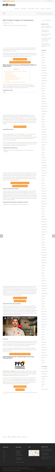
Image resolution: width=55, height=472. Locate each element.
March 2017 (43, 339)
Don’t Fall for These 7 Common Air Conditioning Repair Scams (45, 45)
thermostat (9, 292)
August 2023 (43, 144)
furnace (25, 118)
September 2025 (44, 80)
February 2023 (43, 160)
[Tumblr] (51, 1)
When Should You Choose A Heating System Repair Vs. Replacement (15, 71)
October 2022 (43, 170)
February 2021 (43, 219)
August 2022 (43, 175)
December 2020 (44, 224)
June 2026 (43, 57)
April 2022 (43, 185)
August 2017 (43, 326)
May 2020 (43, 242)
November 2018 (44, 288)
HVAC (11, 22)
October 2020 (43, 229)
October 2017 (43, 321)
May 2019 (43, 273)
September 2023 (44, 142)
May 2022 (43, 183)
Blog (3, 460)
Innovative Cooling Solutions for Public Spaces (46, 35)
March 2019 (43, 278)
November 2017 (44, 319)
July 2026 (43, 54)
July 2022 (43, 178)
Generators (43, 378)
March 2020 (43, 247)
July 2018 (43, 298)
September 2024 (44, 111)
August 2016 (43, 357)
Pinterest (20, 436)
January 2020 (43, 252)
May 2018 (43, 303)
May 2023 (43, 152)
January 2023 (43, 162)
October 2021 (43, 201)
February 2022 (43, 190)
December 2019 (44, 255)
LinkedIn (25, 436)
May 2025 (43, 90)
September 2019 (44, 262)
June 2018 (43, 301)
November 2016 (44, 349)
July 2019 (43, 267)
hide (18, 69)
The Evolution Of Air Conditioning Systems (45, 31)
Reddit (15, 436)
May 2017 (43, 334)
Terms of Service (26, 467)
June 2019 (43, 270)
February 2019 (43, 280)
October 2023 (43, 139)
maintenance (26, 134)
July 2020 (43, 237)
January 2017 (43, 344)
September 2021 (44, 203)
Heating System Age (8, 72)
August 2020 (43, 234)
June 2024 (43, 119)
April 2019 (43, 275)
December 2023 (44, 134)
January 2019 (43, 283)
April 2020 (43, 244)
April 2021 (43, 216)
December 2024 (44, 103)
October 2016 (43, 352)
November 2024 (44, 106)
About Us (4, 455)
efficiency (18, 135)
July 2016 (43, 360)
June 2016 (43, 362)
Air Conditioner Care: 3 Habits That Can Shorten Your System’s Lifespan (46, 40)
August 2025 (43, 83)
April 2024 (43, 124)
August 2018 (43, 296)
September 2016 (44, 355)
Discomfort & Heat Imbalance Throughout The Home (13, 77)
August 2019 (43, 265)
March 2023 (43, 157)
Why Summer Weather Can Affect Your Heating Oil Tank (46, 27)
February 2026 (43, 67)
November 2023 (44, 137)
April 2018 (43, 306)
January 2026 (43, 70)
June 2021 (43, 211)
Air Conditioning (44, 368)
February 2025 (43, 98)
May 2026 (43, 60)
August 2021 (43, 206)
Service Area (31, 8)
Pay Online (48, 8)
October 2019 (43, 260)
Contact (42, 8)
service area (5, 393)
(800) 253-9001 (11, 1)
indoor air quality (20, 307)
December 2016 (44, 347)
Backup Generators (44, 371)
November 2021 (44, 198)
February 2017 (43, 342)
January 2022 (43, 193)
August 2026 (43, 52)
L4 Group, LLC (18, 470)
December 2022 (44, 165)
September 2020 (44, 231)
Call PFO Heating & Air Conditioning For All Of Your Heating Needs (14, 82)
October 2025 (43, 78)
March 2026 (43, 65)
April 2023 (43, 155)
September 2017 (44, 324)
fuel (14, 137)
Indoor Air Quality (44, 389)
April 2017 (43, 337)
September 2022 (44, 172)
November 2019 (44, 257)
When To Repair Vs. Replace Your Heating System (18, 20)
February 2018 (43, 311)
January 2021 (43, 221)
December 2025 (44, 72)
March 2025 (43, 96)
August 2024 (43, 113)
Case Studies (23, 8)
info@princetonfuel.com (20, 462)
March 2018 (43, 308)
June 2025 (43, 88)
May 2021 (43, 214)
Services (17, 8)
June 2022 (43, 180)
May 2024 (43, 121)
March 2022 (43, 188)
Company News (44, 373)
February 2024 (43, 129)
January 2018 (43, 314)
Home (4, 450)
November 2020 (44, 226)
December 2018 (44, 285)
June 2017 (43, 331)
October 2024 (43, 108)
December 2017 (44, 316)
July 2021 (43, 208)
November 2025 (44, 75)
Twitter (10, 436)
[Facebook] (47, 1)
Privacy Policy (19, 467)
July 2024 (43, 116)
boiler (28, 118)
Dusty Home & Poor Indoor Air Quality (11, 79)
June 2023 (43, 149)
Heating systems (6, 47)
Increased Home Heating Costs (10, 75)
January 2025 (43, 101)
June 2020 (43, 239)
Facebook (5, 436)
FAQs (4, 458)
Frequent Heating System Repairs (10, 76)
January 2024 (43, 131)
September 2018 (44, 293)
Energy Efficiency (44, 376)
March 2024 (43, 126)
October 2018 (43, 290)
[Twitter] (49, 1)
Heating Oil (43, 384)
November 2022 (44, 167)
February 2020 (43, 249)
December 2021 (44, 196)
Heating (42, 381)
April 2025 (43, 93)
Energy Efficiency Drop (8, 73)
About (37, 8)
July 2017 (43, 329)
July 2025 (43, 85)
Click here (4, 392)
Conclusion (6, 80)
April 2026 (43, 62)
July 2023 (43, 147)
